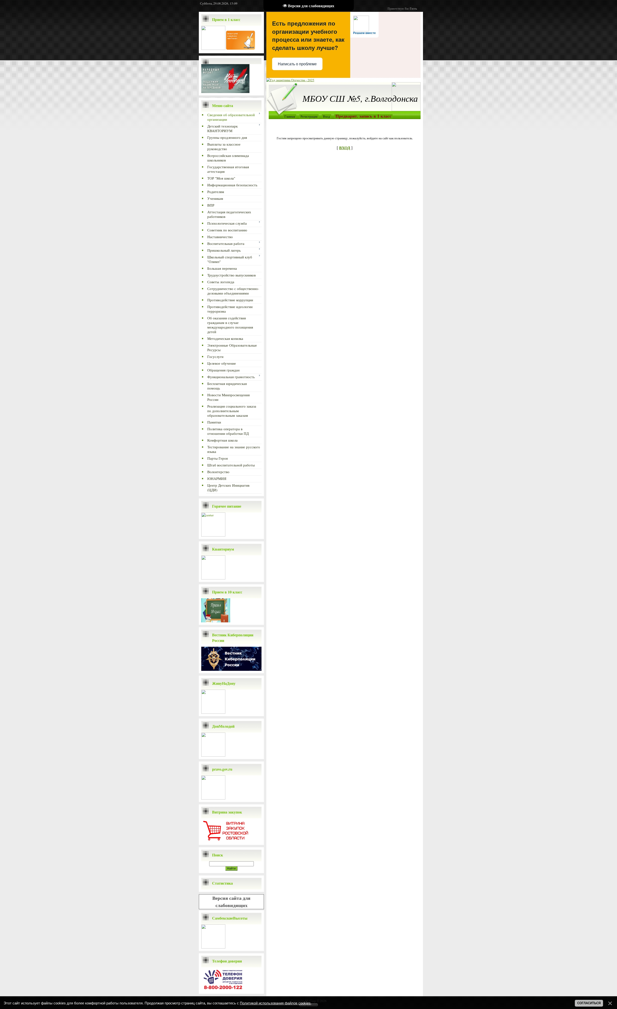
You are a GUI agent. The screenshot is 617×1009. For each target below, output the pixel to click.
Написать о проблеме (297, 64)
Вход (326, 116)
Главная (289, 116)
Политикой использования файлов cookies (275, 1003)
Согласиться (589, 1003)
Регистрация (309, 116)
